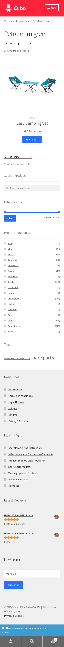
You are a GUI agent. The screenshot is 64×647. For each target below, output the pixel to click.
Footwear (13, 276)
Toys (10, 331)
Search (32, 641)
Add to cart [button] (32, 139)
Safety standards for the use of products (30, 454)
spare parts (42, 357)
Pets (10, 315)
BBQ (10, 248)
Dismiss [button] (5, 632)
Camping (12, 259)
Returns (12, 414)
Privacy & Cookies (18, 421)
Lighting (12, 304)
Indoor (11, 293)
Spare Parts (14, 326)
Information (15, 389)
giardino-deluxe (23, 359)
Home (11, 20)
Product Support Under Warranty (26, 460)
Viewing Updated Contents (23, 473)
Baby (10, 243)
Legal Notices (16, 402)
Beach (11, 254)
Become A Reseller (18, 479)
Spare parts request (19, 466)
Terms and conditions (20, 395)
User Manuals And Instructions (25, 447)
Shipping (13, 408)
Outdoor (12, 309)
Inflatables (13, 298)
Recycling (13, 485)
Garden (11, 281)
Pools (11, 320)
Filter (10, 218)
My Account (10, 641)
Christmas (13, 265)
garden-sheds (10, 358)
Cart (49, 638)
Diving (11, 271)
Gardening (13, 287)
